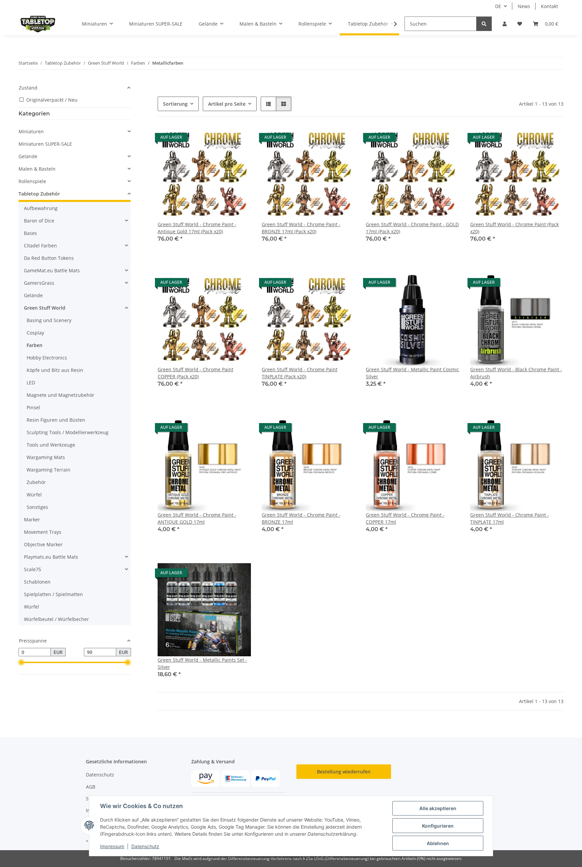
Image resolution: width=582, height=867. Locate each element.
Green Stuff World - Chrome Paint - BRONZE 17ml (301, 518)
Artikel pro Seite (227, 104)
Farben (34, 345)
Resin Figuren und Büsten (56, 420)
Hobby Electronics (47, 357)
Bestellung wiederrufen (343, 771)
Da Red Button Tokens (49, 258)
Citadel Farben (40, 245)
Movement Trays (42, 532)
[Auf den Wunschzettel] (239, 139)
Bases (30, 233)
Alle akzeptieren (437, 808)
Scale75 (32, 569)
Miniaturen (31, 131)
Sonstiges (37, 507)
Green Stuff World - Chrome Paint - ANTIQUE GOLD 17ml (197, 518)
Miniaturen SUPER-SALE (45, 144)
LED (31, 382)
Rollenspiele (32, 181)
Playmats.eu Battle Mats (51, 557)
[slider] (21, 662)
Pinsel (33, 407)
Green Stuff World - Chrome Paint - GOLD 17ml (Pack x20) (412, 228)
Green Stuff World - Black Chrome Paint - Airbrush (516, 373)
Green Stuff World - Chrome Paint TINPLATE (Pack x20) (299, 373)
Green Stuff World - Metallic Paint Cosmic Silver (412, 373)
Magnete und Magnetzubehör (60, 395)
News (524, 6)
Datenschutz (145, 846)
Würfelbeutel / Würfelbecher (56, 619)
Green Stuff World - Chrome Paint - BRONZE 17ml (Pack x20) (301, 228)
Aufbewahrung (41, 208)
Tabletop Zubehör (39, 193)
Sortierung (175, 104)
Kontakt (549, 6)
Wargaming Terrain (48, 469)
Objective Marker (43, 544)
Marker (32, 519)
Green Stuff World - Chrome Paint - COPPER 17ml (405, 518)
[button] (504, 23)
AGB (90, 787)
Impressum (112, 846)
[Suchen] (484, 23)
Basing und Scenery (49, 320)
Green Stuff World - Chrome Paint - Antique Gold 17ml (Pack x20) (197, 228)
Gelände (28, 156)
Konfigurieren (438, 826)
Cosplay (35, 333)
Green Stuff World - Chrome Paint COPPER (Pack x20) (195, 373)
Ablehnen (438, 843)
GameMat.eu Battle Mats (52, 270)
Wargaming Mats (46, 457)
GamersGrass (39, 283)
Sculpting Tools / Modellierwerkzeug (67, 432)
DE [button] (498, 6)
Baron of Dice (39, 220)
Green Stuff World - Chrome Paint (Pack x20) (514, 228)
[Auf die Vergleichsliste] (222, 139)
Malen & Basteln (37, 169)
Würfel (34, 494)
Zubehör (36, 482)
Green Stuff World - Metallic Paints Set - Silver (202, 663)
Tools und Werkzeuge (51, 445)
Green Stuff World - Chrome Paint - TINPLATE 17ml (509, 518)
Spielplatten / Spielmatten (53, 594)
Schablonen (37, 582)
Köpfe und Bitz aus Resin (55, 370)
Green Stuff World (44, 308)
